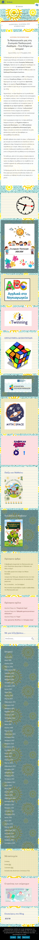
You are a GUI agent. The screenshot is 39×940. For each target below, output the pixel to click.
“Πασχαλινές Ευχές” (22, 608)
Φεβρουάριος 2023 (10, 766)
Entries (8, 864)
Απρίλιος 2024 (9, 727)
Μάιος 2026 (8, 660)
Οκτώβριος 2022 (9, 779)
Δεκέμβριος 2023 (9, 740)
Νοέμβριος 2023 (9, 743)
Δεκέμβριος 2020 (9, 836)
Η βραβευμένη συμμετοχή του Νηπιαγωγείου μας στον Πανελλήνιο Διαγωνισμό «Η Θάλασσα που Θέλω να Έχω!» (19, 566)
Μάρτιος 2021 (9, 827)
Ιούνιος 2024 (8, 721)
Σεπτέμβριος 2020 (10, 843)
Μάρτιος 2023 (9, 763)
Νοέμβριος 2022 (9, 776)
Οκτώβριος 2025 (9, 682)
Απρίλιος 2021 (9, 824)
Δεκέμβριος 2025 (9, 676)
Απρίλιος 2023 (9, 760)
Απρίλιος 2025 (9, 695)
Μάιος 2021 (8, 820)
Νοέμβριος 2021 (9, 808)
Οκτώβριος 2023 (9, 747)
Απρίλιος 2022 (9, 792)
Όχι (19, 937)
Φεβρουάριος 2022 (10, 798)
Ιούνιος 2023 (8, 753)
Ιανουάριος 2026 (9, 673)
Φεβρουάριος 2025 (10, 702)
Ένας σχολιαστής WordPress (13, 620)
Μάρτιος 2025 (9, 699)
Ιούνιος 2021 (8, 817)
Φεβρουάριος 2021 (10, 830)
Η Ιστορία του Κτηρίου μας (19, 37)
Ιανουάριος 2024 (9, 737)
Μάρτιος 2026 (9, 666)
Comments (9, 867)
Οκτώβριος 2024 (9, 715)
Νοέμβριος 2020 (9, 840)
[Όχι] (37, 933)
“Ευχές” (18, 616)
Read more (26, 937)
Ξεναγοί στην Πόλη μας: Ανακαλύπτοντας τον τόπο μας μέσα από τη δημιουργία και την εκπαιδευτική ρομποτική (19, 579)
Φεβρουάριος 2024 (10, 734)
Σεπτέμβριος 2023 (10, 750)
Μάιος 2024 (8, 724)
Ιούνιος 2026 (8, 657)
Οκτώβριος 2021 (9, 811)
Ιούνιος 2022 (8, 785)
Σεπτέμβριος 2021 (10, 814)
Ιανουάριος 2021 (9, 833)
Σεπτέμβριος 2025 (10, 686)
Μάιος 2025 (8, 692)
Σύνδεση (7, 861)
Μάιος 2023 (8, 756)
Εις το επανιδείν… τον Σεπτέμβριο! (14, 584)
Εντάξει (13, 937)
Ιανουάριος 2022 (9, 801)
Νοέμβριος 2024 (9, 711)
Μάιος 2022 (8, 788)
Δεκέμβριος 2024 (9, 708)
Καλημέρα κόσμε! (28, 620)
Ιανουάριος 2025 (9, 705)
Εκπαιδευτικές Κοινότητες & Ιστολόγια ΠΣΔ (17, 870)
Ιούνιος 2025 (8, 689)
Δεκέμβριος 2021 (9, 804)
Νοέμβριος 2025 (9, 679)
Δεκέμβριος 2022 (9, 772)
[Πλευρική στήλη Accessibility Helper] (37, 5)
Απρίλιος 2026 (9, 663)
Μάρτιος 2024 (9, 731)
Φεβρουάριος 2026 (10, 670)
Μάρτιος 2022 (9, 795)
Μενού (20, 6)
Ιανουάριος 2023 (9, 769)
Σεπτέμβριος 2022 (10, 782)
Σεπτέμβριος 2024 (10, 718)
